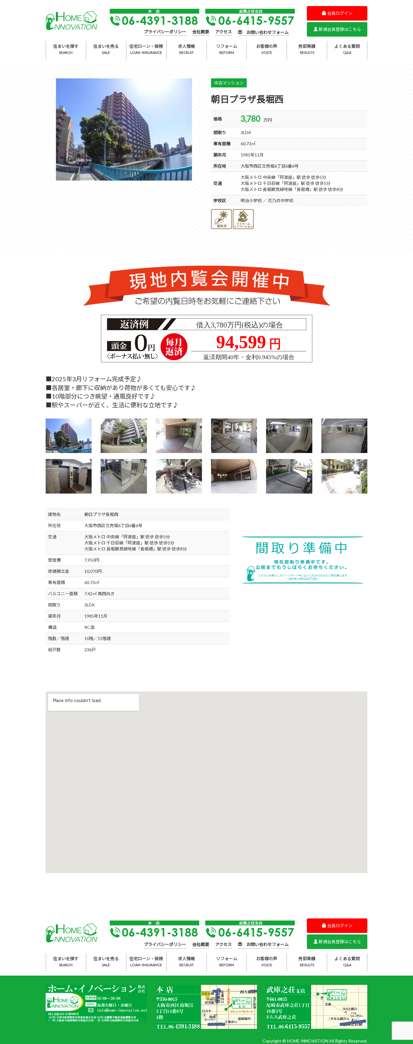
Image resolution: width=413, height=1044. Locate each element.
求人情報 (186, 49)
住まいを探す (66, 49)
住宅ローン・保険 (146, 49)
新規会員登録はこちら (339, 29)
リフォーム (226, 49)
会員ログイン (339, 13)
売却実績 (306, 49)
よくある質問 (347, 49)
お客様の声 (266, 49)
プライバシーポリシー (165, 32)
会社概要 (200, 32)
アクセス (223, 32)
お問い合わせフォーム (265, 32)
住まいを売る (106, 49)
